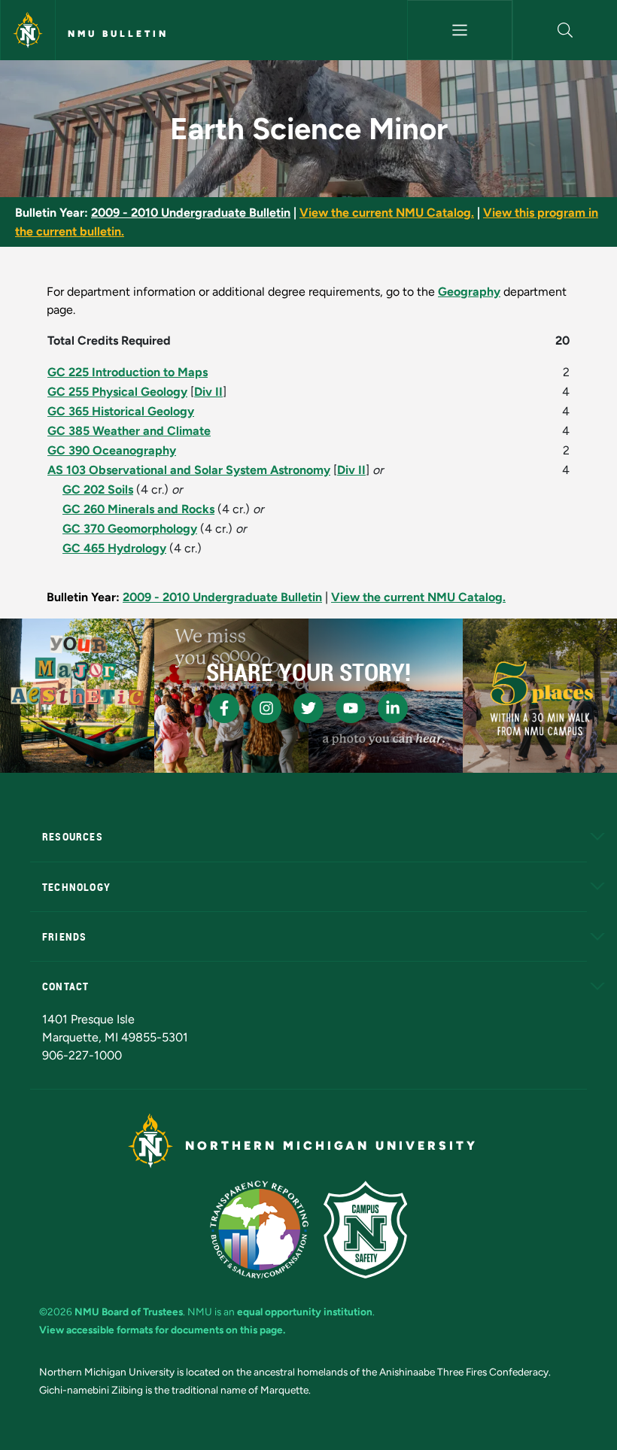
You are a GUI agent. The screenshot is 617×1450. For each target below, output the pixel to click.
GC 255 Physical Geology (117, 392)
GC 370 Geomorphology (129, 528)
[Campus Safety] (365, 1229)
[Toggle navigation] (459, 30)
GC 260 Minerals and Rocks (138, 509)
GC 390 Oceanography (111, 450)
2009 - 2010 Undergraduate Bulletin (190, 212)
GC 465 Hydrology (114, 548)
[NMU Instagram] (266, 708)
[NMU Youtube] (351, 708)
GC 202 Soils (97, 489)
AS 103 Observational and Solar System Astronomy (188, 470)
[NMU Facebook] (224, 708)
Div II (208, 392)
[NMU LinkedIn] (393, 708)
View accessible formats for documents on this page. (162, 1330)
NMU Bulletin (118, 34)
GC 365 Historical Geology (120, 411)
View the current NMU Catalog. (386, 212)
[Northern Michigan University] (28, 30)
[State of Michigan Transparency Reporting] (259, 1229)
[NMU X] (308, 708)
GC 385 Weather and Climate (129, 431)
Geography (469, 291)
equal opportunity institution (304, 1312)
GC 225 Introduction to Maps (127, 372)
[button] (565, 30)
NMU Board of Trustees (128, 1312)
